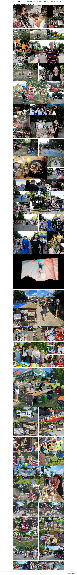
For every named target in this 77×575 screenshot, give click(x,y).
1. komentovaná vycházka (31, 1)
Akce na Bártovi (40, 1)
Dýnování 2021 (56, 1)
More (61, 1)
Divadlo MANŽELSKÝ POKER (48, 1)
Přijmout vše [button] (74, 573)
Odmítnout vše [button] (69, 573)
